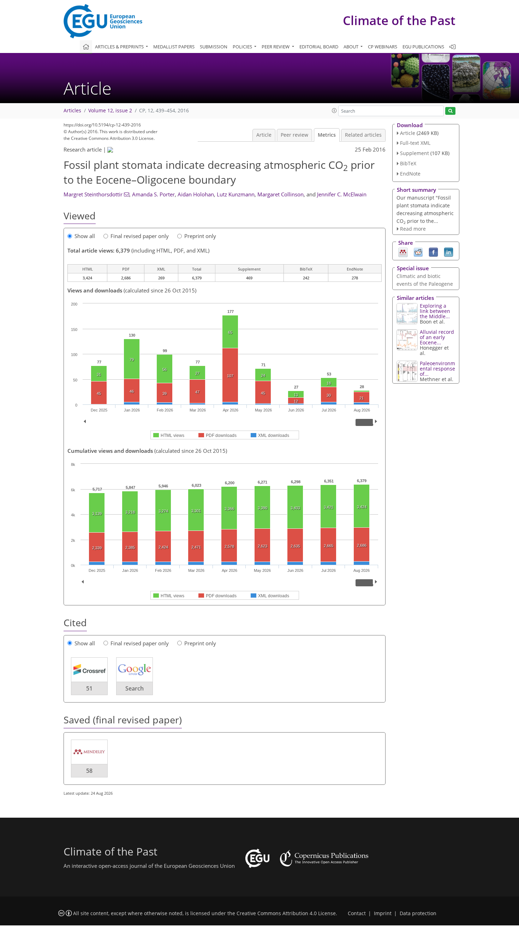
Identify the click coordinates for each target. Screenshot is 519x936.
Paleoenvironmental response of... (437, 368)
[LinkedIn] (448, 251)
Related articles (363, 135)
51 (89, 688)
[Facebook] (433, 251)
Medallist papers (174, 46)
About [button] (351, 46)
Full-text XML (415, 143)
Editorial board (318, 46)
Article (264, 135)
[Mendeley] (403, 251)
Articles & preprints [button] (120, 46)
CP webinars (382, 46)
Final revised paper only (140, 235)
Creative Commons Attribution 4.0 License (286, 913)
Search (134, 688)
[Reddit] (418, 251)
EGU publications (423, 46)
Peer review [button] (276, 46)
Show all (84, 235)
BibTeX (408, 163)
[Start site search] (450, 111)
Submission (213, 46)
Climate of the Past (399, 20)
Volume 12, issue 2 (110, 110)
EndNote (410, 173)
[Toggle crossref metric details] (89, 669)
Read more (413, 228)
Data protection (418, 913)
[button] (334, 110)
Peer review (294, 135)
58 (89, 771)
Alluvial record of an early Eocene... (437, 337)
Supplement (414, 153)
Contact (357, 913)
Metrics (327, 135)
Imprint (383, 913)
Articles (72, 110)
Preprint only (200, 235)
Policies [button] (243, 46)
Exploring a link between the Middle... (435, 311)
